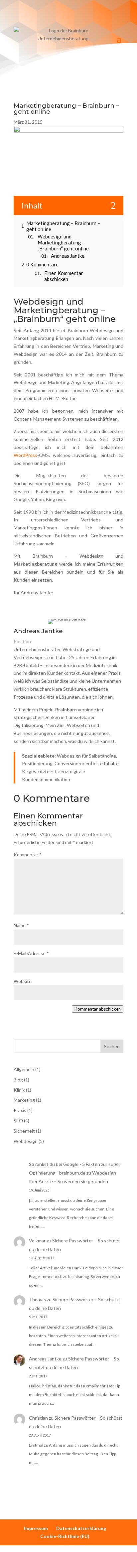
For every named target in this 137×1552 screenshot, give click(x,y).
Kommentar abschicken (97, 1009)
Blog (18, 1079)
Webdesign (26, 1141)
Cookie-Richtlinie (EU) (64, 1536)
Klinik (19, 1090)
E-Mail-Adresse (31, 953)
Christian (38, 1418)
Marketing (24, 1100)
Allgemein (24, 1069)
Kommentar (28, 854)
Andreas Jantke (45, 1358)
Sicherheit (24, 1131)
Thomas (37, 1299)
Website (23, 981)
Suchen (112, 1046)
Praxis (20, 1110)
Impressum (36, 1528)
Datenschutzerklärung (81, 1528)
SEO (18, 1120)
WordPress (25, 455)
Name (21, 925)
